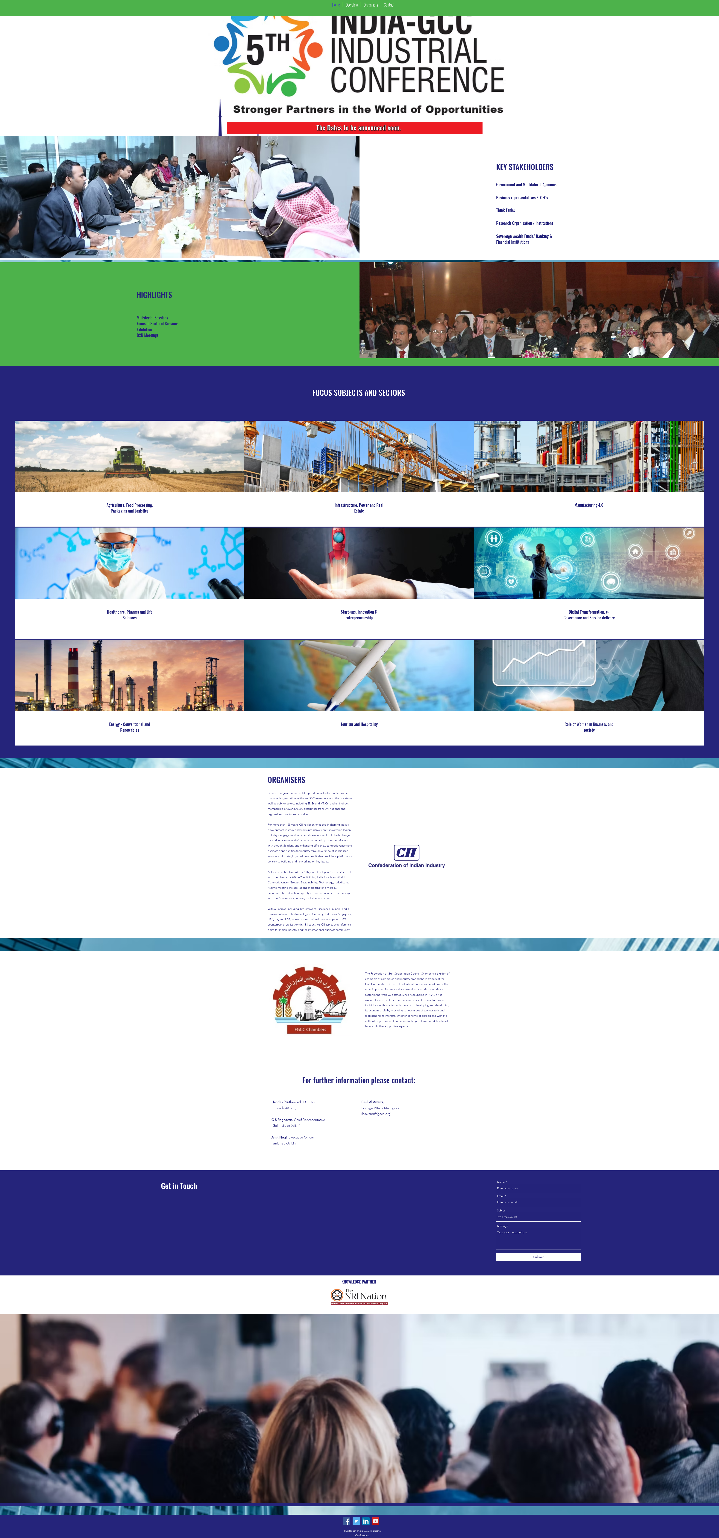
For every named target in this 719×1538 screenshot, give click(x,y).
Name (501, 1182)
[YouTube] (375, 1521)
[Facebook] (346, 1521)
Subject (501, 1210)
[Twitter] (356, 1521)
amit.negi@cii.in (284, 1143)
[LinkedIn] (366, 1521)
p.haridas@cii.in (283, 1108)
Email (500, 1195)
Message (502, 1226)
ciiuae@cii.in (290, 1126)
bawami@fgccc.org (376, 1114)
